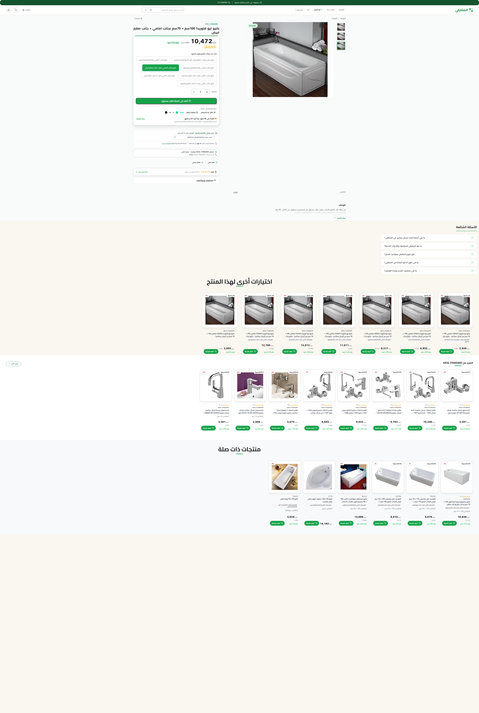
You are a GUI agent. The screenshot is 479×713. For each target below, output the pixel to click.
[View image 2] (341, 36)
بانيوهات (334, 18)
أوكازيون (317, 9)
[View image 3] (341, 46)
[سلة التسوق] (15, 10)
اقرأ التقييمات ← (142, 172)
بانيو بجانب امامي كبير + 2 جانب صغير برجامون (197, 83)
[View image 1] (341, 27)
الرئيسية (341, 9)
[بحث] (146, 10)
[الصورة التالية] (250, 75)
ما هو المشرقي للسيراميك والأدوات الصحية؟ (403, 246)
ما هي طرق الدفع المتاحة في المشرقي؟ (401, 262)
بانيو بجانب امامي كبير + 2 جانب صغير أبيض (159, 75)
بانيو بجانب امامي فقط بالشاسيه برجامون (198, 68)
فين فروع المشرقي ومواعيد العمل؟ (399, 254)
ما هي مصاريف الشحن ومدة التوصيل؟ (400, 271)
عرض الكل (14, 363)
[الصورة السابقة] (329, 75)
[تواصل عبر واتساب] (8, 10)
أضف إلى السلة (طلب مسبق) (175, 101)
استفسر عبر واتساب (205, 180)
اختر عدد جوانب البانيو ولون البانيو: (204, 53)
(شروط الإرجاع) (166, 143)
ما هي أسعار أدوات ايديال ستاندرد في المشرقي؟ (404, 238)
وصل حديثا (330, 9)
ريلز (308, 9)
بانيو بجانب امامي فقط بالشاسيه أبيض (153, 60)
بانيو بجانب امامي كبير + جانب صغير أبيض (160, 68)
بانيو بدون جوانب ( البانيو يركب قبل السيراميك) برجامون (194, 60)
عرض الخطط (140, 118)
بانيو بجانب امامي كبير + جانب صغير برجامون (198, 75)
